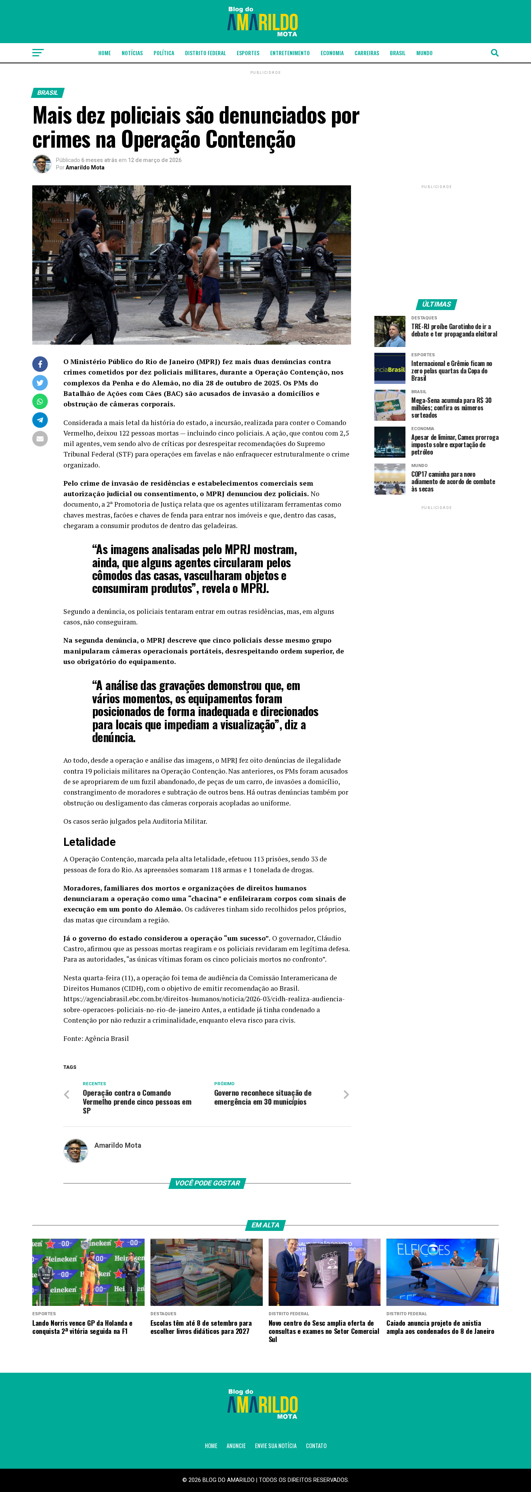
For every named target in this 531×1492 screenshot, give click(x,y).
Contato (316, 1445)
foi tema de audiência (204, 977)
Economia (332, 53)
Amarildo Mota (85, 167)
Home (104, 53)
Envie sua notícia (276, 1445)
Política (164, 53)
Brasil (397, 53)
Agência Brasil (107, 1038)
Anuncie (236, 1445)
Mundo (424, 53)
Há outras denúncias (277, 792)
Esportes (248, 53)
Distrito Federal (205, 53)
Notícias (132, 53)
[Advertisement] (436, 239)
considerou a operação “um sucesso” (206, 938)
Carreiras (367, 53)
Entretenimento (290, 53)
